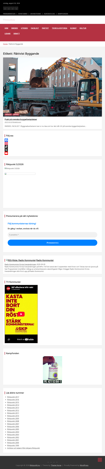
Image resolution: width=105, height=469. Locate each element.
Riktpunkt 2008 (13, 421)
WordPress (84, 465)
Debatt (17, 33)
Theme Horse (56, 465)
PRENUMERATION (9, 14)
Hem (6, 28)
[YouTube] (52, 153)
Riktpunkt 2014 (13, 405)
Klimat (73, 28)
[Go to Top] (100, 460)
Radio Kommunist (45, 260)
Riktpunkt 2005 (13, 429)
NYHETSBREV (22, 14)
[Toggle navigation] (5, 38)
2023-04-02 (8, 122)
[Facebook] (52, 140)
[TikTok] (52, 146)
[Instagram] (52, 143)
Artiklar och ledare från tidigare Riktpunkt (23, 448)
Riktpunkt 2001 (13, 440)
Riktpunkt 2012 (13, 410)
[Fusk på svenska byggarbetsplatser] (52, 87)
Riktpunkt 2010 (13, 416)
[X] (52, 150)
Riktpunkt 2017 (13, 397)
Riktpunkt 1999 (13, 445)
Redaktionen (17, 122)
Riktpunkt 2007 (13, 424)
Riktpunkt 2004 (13, 432)
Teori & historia (59, 28)
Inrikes (14, 28)
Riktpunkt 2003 (13, 434)
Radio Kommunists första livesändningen (20, 264)
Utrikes (24, 28)
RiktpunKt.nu (35, 465)
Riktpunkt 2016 (13, 399)
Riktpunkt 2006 (13, 426)
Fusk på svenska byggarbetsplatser (21, 119)
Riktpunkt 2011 (13, 413)
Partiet (45, 28)
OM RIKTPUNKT (35, 14)
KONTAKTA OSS (49, 14)
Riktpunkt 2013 (13, 408)
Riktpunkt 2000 (13, 443)
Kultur (83, 28)
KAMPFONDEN (63, 14)
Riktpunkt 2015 (13, 402)
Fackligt (35, 28)
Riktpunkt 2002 (13, 437)
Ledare (7, 33)
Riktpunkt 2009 (13, 418)
